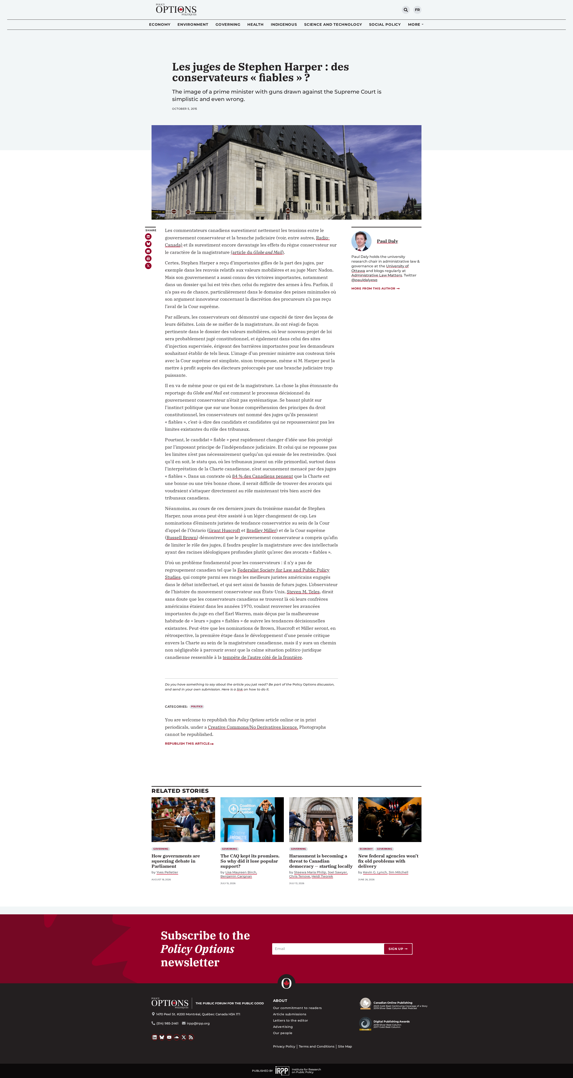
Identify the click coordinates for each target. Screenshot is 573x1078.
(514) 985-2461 (167, 1023)
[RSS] (191, 1037)
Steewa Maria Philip (310, 872)
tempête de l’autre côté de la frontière (262, 657)
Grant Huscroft (224, 530)
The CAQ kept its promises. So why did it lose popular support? (250, 861)
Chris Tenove (299, 876)
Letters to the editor (290, 1020)
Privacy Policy (284, 1046)
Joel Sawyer (337, 872)
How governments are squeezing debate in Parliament (176, 861)
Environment (192, 24)
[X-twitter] (148, 266)
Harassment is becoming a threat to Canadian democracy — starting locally (321, 861)
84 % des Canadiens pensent (262, 476)
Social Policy (385, 24)
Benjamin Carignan (236, 876)
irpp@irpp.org (198, 1023)
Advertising (283, 1027)
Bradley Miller (261, 530)
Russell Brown (182, 537)
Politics (196, 706)
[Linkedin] (148, 236)
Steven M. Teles (303, 592)
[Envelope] (148, 251)
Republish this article (187, 744)
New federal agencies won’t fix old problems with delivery (388, 861)
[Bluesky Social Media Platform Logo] (162, 1037)
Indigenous (284, 24)
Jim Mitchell (398, 872)
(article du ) (257, 252)
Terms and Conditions (316, 1046)
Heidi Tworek (322, 876)
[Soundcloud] (176, 1037)
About (280, 1001)
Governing (228, 24)
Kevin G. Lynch (375, 872)
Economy (159, 24)
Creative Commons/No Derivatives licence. (253, 727)
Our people (283, 1033)
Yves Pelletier (167, 872)
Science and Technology (333, 24)
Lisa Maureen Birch (240, 872)
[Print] (148, 258)
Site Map (345, 1046)
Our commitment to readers (297, 1008)
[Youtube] (169, 1037)
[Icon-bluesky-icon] (148, 244)
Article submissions (289, 1014)
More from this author (373, 288)
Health (255, 24)
